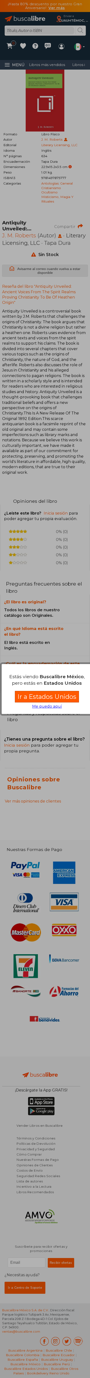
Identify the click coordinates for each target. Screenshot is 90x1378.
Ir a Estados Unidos (47, 696)
